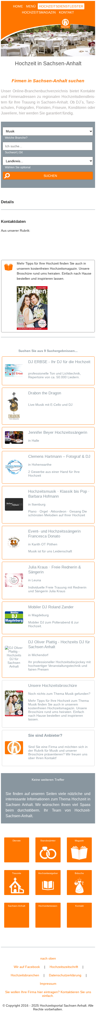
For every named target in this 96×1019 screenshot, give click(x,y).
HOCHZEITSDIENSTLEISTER (61, 6)
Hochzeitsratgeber (48, 873)
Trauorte (16, 873)
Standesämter (47, 840)
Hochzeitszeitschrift (64, 967)
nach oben (48, 958)
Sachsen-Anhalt (16, 906)
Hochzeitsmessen (47, 906)
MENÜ (31, 6)
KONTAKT (66, 12)
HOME (18, 6)
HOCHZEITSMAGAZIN (39, 12)
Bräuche (79, 873)
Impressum (48, 983)
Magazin (79, 840)
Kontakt (79, 906)
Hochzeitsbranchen (25, 975)
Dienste (17, 840)
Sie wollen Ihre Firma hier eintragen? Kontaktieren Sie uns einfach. (48, 994)
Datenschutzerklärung (65, 975)
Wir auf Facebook (27, 967)
